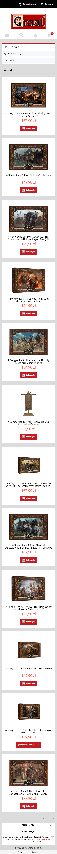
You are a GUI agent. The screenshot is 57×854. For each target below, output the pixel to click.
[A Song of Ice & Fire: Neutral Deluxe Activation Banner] (28, 403)
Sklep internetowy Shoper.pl (28, 852)
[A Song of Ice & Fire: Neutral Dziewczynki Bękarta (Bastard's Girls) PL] (28, 527)
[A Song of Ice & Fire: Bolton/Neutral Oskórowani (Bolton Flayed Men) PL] (28, 219)
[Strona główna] (28, 20)
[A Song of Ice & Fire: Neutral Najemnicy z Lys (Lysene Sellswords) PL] (28, 589)
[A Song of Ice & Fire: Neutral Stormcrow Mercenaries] (28, 712)
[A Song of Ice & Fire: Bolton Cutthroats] (28, 157)
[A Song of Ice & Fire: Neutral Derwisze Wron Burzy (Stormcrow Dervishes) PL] (28, 465)
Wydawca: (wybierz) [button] (12, 53)
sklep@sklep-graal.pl (44, 839)
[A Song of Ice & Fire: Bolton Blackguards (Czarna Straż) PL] (28, 95)
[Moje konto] (35, 35)
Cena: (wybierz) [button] (10, 60)
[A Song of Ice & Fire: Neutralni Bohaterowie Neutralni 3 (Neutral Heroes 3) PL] (28, 773)
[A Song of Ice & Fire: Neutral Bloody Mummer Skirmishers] (28, 280)
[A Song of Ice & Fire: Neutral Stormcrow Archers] (28, 650)
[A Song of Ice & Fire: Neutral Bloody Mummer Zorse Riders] (28, 342)
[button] (7, 35)
